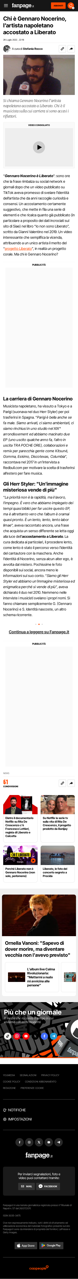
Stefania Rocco (33, 48)
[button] (71, 48)
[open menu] (4, 5)
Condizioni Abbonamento (40, 1081)
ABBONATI (58, 5)
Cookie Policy (11, 1081)
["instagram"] (16, 1036)
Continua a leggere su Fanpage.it (39, 632)
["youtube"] (26, 1036)
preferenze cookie (32, 1087)
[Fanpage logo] (23, 5)
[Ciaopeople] (39, 1268)
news (6, 773)
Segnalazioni (28, 1075)
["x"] (35, 1036)
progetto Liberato (18, 248)
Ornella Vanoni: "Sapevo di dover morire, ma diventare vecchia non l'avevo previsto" (37, 949)
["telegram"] (53, 1036)
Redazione (9, 1087)
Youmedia (9, 1075)
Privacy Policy (50, 1075)
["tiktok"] (7, 1036)
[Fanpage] (39, 1155)
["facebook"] (44, 1036)
